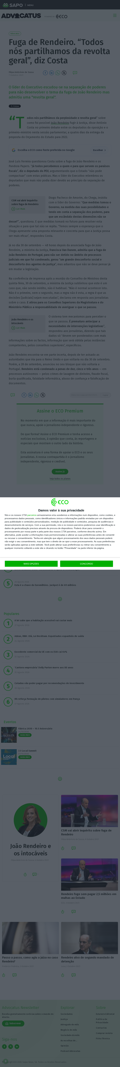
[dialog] (60, 533)
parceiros (32, 515)
